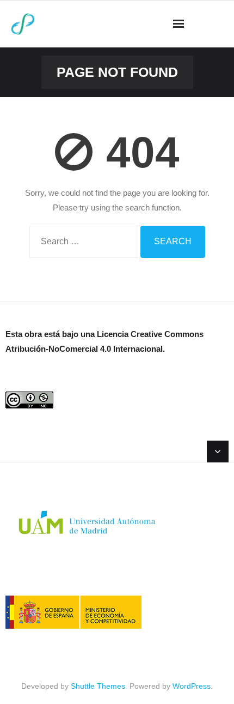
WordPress (192, 686)
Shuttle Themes (98, 686)
